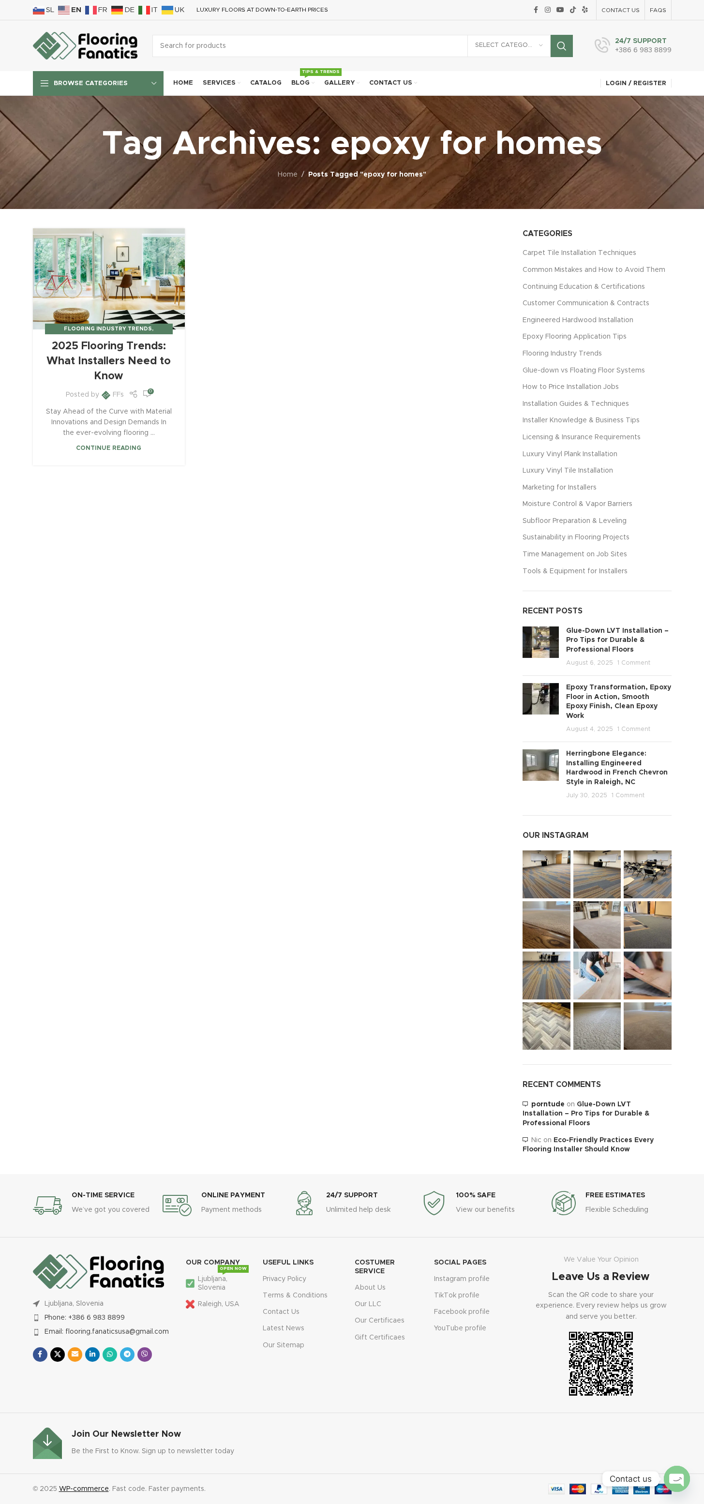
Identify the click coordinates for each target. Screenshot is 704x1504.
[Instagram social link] (548, 10)
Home (288, 174)
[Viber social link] (144, 1354)
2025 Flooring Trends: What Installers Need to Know (108, 361)
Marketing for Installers (560, 487)
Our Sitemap (283, 1345)
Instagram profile (462, 1279)
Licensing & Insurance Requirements (582, 437)
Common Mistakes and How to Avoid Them (594, 270)
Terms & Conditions (295, 1295)
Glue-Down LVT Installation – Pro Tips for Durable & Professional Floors (617, 640)
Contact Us (281, 1312)
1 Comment (633, 663)
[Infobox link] (633, 46)
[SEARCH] (562, 46)
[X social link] (57, 1354)
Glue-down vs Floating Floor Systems (584, 370)
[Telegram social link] (127, 1354)
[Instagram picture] (546, 874)
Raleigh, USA (219, 1304)
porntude (548, 1104)
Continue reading (108, 448)
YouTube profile (460, 1328)
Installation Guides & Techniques (576, 404)
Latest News (283, 1328)
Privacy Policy (284, 1279)
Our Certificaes (379, 1320)
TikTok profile (456, 1295)
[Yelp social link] (585, 10)
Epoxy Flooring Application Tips (575, 336)
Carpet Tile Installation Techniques (579, 253)
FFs (118, 394)
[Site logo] (85, 45)
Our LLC (368, 1304)
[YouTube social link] (560, 10)
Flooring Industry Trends (108, 328)
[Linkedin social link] (92, 1354)
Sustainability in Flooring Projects (576, 537)
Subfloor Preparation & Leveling (575, 521)
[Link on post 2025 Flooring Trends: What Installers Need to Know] (109, 278)
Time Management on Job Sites (575, 554)
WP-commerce (84, 1489)
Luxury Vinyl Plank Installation (570, 454)
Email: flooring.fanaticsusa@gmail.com (107, 1331)
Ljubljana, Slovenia (222, 1281)
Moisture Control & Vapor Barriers (577, 504)
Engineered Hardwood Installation (578, 320)
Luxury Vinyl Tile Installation (568, 470)
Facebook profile (462, 1312)
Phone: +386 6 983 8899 (85, 1317)
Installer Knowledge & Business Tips (581, 420)
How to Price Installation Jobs (571, 387)
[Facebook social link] (536, 10)
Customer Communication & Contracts (586, 303)
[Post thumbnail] (541, 647)
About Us (370, 1287)
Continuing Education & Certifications (584, 286)
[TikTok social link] (573, 10)
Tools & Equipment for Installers (575, 571)
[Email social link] (75, 1354)
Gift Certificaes (380, 1337)
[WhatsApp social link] (110, 1354)
